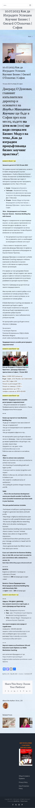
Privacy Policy (23, 782)
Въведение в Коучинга (19, 188)
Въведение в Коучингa (17, 610)
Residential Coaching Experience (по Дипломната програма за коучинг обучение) (18, 193)
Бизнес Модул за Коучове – (21, 200)
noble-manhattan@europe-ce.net (19, 631)
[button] (4, 722)
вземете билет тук (9, 161)
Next (29, 36)
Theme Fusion (24, 801)
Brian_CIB (6, 674)
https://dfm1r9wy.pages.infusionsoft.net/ (19, 563)
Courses (21, 674)
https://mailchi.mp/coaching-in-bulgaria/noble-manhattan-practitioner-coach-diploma (17, 659)
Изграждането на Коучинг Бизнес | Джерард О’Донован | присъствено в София (18, 205)
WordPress (16, 801)
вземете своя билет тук (11, 349)
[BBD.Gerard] (17, 53)
